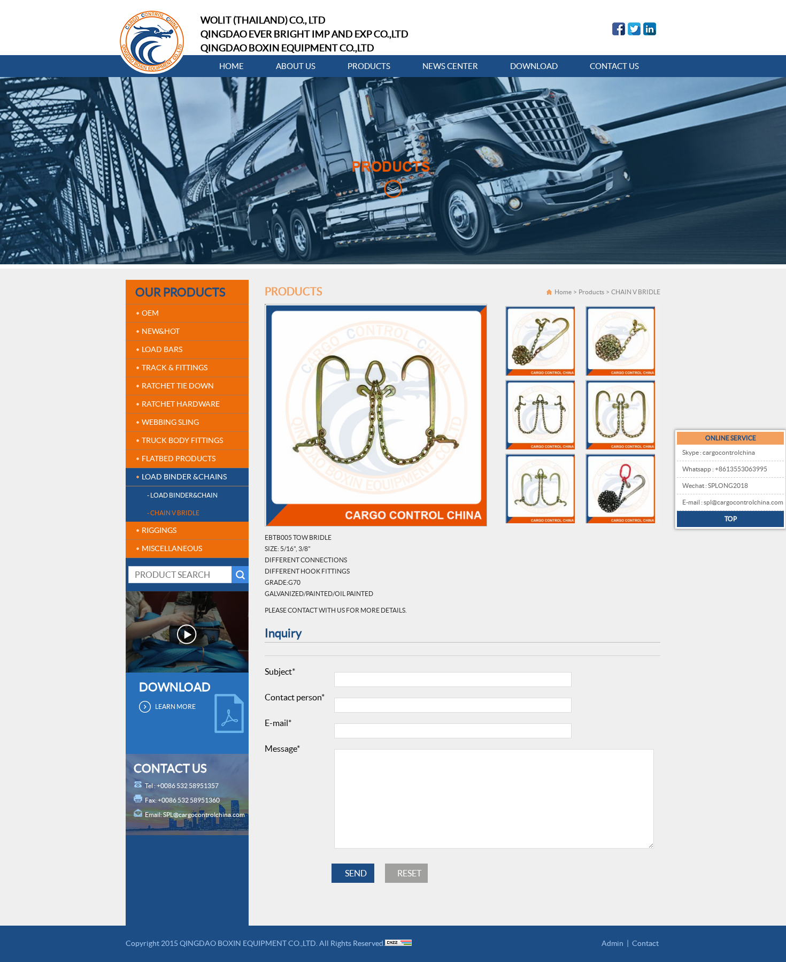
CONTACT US (614, 66)
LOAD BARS (162, 349)
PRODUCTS (369, 66)
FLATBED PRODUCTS (178, 458)
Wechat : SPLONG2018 (715, 485)
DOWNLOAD (534, 66)
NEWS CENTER (450, 66)
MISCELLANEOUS (172, 548)
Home (563, 291)
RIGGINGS (159, 530)
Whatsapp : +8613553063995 (724, 468)
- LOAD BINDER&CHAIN (182, 495)
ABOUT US (295, 66)
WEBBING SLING (170, 422)
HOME (231, 66)
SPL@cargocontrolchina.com (204, 814)
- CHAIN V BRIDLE (173, 512)
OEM (150, 313)
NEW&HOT (161, 331)
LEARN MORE (175, 706)
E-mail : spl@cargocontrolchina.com (732, 502)
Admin (612, 943)
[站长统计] (398, 943)
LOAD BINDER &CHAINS (184, 476)
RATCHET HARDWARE (181, 404)
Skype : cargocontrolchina (718, 452)
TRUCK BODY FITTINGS (182, 440)
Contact (645, 943)
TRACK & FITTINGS (174, 367)
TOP (731, 518)
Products (591, 291)
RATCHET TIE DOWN (178, 385)
